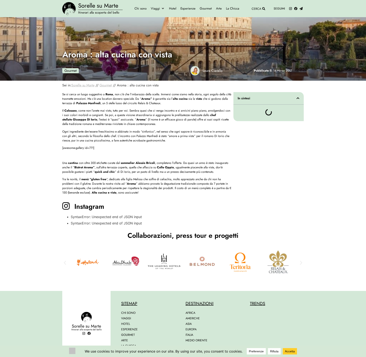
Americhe (193, 318)
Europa (191, 329)
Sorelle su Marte (98, 5)
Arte (124, 340)
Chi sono (128, 313)
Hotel (125, 324)
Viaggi (126, 318)
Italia (189, 335)
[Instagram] (290, 8)
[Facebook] (295, 8)
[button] (158, 8)
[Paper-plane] (301, 8)
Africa (190, 313)
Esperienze (129, 329)
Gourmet (70, 70)
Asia (189, 324)
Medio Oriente (196, 340)
